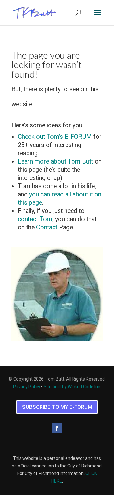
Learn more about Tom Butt (55, 161)
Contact (46, 227)
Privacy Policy (26, 386)
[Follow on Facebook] (57, 428)
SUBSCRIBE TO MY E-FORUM (57, 407)
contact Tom (35, 219)
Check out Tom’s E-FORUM (55, 136)
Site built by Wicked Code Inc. (72, 386)
